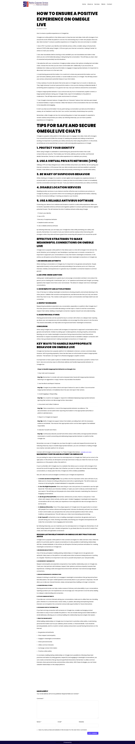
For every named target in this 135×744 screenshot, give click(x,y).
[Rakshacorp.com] (36, 4)
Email (60, 722)
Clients (103, 4)
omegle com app (86, 452)
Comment (40, 698)
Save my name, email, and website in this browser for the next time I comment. (63, 730)
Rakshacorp (59, 742)
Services (97, 4)
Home (84, 4)
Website (81, 722)
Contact (109, 4)
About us (90, 4)
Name (39, 722)
